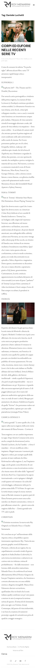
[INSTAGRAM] (11, 660)
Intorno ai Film (18, 650)
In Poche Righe (23, 647)
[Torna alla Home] (17, 5)
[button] (34, 5)
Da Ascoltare (11, 647)
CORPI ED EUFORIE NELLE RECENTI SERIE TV (16, 50)
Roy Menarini (10, 59)
